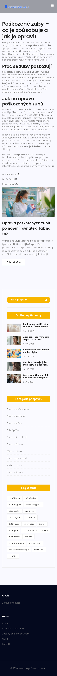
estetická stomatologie (19, 549)
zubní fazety (14, 536)
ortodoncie (30, 517)
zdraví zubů (39, 549)
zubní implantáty (16, 543)
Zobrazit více (14, 262)
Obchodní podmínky (13, 628)
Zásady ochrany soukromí (16, 633)
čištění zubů (14, 524)
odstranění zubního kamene (35, 530)
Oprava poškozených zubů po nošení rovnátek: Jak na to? (26, 228)
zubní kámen (14, 498)
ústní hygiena (15, 517)
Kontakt (6, 644)
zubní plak (13, 530)
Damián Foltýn (9, 174)
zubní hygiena (15, 504)
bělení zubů (30, 498)
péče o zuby (14, 511)
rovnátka (28, 536)
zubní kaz (13, 556)
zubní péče (29, 524)
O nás (5, 623)
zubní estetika (35, 543)
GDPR (5, 638)
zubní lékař (29, 511)
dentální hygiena (33, 504)
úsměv (42, 524)
